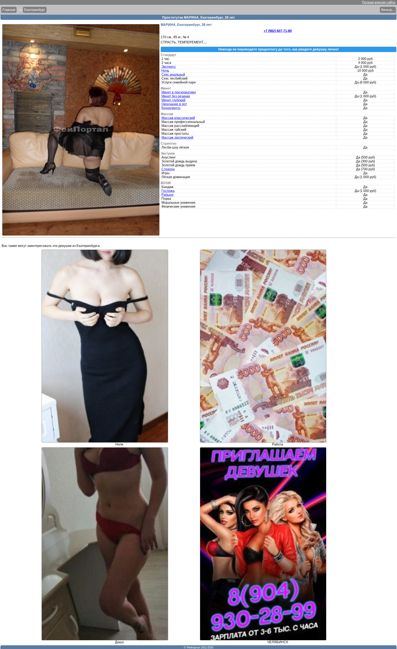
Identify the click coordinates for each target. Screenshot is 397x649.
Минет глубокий (173, 100)
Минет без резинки (175, 96)
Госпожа (168, 191)
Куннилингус (171, 108)
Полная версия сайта (378, 2)
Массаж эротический (177, 137)
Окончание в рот (174, 104)
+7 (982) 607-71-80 (278, 31)
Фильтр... (388, 10)
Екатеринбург (34, 10)
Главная (8, 10)
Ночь (165, 70)
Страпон (168, 169)
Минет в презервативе (178, 92)
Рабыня (167, 194)
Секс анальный (173, 74)
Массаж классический (178, 118)
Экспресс (168, 66)
